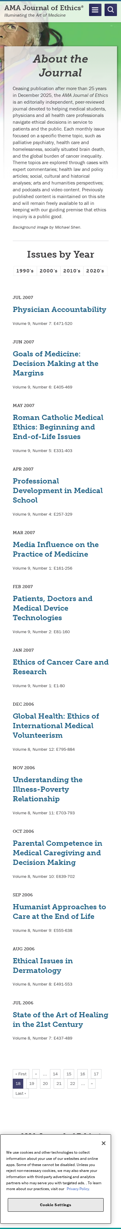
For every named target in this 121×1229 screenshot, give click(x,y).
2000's (49, 271)
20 (47, 1083)
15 (70, 1074)
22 (74, 1083)
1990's (25, 271)
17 (97, 1074)
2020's (95, 271)
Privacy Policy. (78, 1188)
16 (84, 1074)
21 (60, 1083)
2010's (72, 271)
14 (56, 1074)
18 (19, 1084)
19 (33, 1083)
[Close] (103, 1143)
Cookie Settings (55, 1204)
